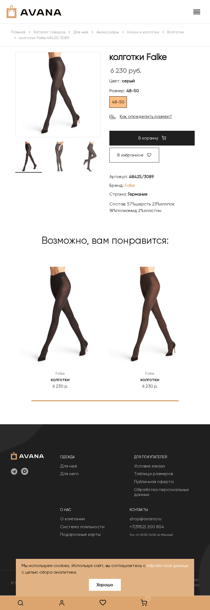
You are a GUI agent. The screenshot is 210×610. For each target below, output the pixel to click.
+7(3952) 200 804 (147, 526)
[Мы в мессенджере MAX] (24, 472)
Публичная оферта (154, 481)
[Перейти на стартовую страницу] (34, 11)
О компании (72, 518)
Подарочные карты (80, 534)
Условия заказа (149, 466)
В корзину (148, 138)
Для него (69, 473)
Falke (130, 185)
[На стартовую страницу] (27, 455)
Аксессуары (108, 32)
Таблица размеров (153, 473)
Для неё (81, 32)
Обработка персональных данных (161, 492)
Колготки (175, 32)
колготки (60, 379)
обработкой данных (167, 565)
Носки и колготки (143, 32)
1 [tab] (105, 400)
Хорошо (105, 584)
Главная (18, 32)
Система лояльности (82, 526)
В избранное (131, 155)
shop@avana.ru (145, 518)
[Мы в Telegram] (14, 472)
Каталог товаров (49, 32)
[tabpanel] (60, 325)
